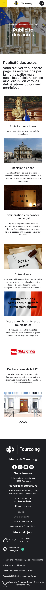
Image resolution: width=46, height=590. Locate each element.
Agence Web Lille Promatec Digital (17, 582)
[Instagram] (31, 467)
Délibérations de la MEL (23, 369)
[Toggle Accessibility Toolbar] (5, 585)
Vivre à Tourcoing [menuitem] (21, 517)
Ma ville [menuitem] (21, 512)
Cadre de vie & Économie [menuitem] (21, 526)
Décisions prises (23, 168)
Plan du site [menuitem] (8, 560)
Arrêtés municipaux (23, 126)
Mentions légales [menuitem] (22, 560)
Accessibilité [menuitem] (37, 560)
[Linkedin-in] (20, 467)
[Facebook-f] (14, 467)
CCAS (23, 422)
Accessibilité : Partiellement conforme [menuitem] (19, 576)
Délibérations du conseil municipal (23, 216)
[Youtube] (25, 467)
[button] (41, 3)
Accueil (12, 25)
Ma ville (19, 25)
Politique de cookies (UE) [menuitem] (14, 565)
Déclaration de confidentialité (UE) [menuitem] (18, 570)
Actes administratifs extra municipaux (23, 323)
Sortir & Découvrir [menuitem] (21, 521)
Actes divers (23, 274)
